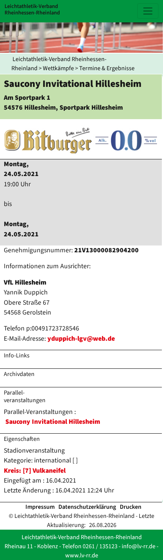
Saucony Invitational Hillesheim (52, 421)
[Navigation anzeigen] (147, 11)
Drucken (130, 507)
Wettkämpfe (58, 68)
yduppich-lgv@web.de (81, 338)
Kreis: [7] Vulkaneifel (35, 470)
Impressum (40, 507)
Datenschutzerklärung (87, 507)
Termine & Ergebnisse (107, 68)
